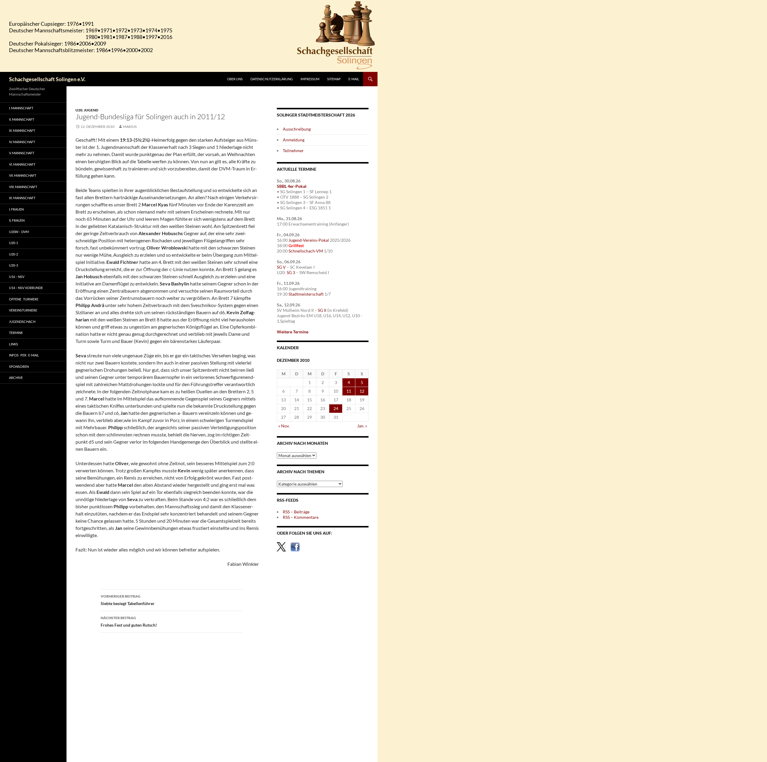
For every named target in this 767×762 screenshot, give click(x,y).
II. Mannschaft (21, 119)
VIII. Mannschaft (23, 187)
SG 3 (291, 272)
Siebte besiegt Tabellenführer (128, 600)
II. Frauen (17, 220)
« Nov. (283, 425)
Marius (130, 126)
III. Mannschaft (22, 130)
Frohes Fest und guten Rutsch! (129, 622)
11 (348, 391)
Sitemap (334, 79)
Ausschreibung (297, 128)
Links (13, 344)
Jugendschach (22, 321)
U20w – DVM (19, 232)
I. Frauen (16, 209)
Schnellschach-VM (306, 250)
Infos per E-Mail (24, 355)
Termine (16, 333)
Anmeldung (293, 139)
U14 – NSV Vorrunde (26, 288)
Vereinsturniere (23, 310)
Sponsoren (19, 366)
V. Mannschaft (21, 153)
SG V (281, 267)
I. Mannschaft (21, 108)
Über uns (235, 79)
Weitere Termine (292, 331)
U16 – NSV (16, 277)
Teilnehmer (293, 150)
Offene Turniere (23, 299)
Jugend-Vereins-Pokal (309, 240)
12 (362, 391)
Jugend (91, 110)
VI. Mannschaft (22, 164)
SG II (322, 310)
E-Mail (353, 79)
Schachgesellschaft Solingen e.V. (47, 79)
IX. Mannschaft (22, 198)
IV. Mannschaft (22, 142)
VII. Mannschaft (22, 175)
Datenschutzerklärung (271, 79)
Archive (16, 378)
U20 (79, 110)
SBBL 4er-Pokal (291, 186)
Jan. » (362, 425)
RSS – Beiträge (296, 511)
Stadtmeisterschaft (306, 294)
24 (335, 408)
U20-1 (13, 243)
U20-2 (13, 254)
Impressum (310, 79)
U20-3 (13, 265)
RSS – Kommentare (300, 517)
